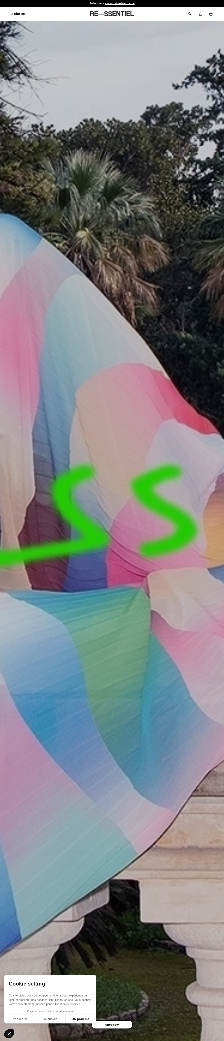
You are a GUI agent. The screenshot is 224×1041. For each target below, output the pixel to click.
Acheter (18, 14)
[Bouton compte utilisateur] (200, 14)
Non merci (19, 1019)
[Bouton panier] (210, 14)
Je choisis (50, 1019)
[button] (9, 1033)
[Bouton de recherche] (190, 14)
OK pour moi (81, 1019)
